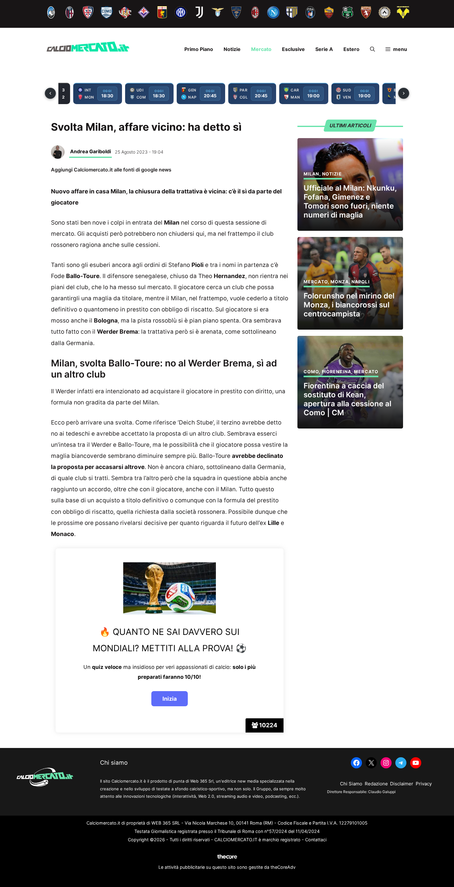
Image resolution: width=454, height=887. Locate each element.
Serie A (324, 49)
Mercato (261, 49)
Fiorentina (336, 371)
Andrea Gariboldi (90, 151)
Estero (351, 49)
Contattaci (315, 839)
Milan (311, 173)
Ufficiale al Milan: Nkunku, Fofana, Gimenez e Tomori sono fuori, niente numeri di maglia (350, 201)
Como (311, 371)
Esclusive (293, 49)
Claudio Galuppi (382, 791)
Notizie (232, 49)
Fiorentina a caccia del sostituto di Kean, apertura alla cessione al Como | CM (347, 399)
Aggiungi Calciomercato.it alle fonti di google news (111, 170)
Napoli (360, 281)
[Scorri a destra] (403, 93)
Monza (339, 281)
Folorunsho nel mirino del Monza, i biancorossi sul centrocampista (349, 304)
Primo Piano (198, 49)
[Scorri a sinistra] (50, 93)
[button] (372, 49)
